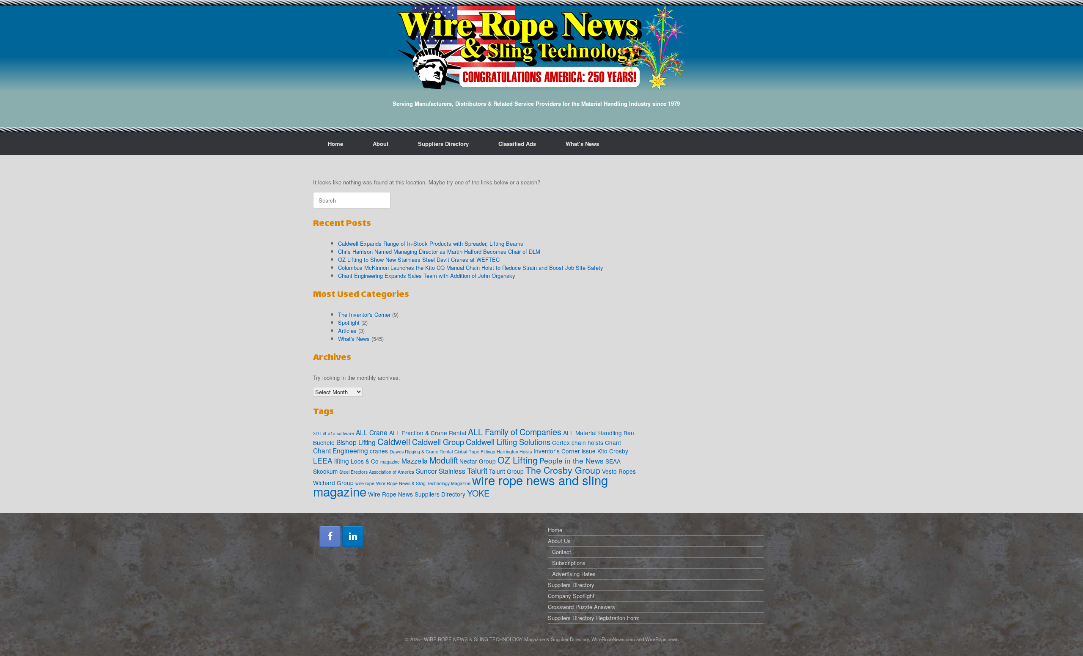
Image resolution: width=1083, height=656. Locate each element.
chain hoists (587, 442)
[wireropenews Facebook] (330, 536)
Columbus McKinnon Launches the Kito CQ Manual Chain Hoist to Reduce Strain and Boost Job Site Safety (470, 267)
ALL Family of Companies (514, 431)
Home (335, 144)
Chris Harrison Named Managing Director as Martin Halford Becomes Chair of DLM (439, 251)
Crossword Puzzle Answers (581, 607)
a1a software (341, 433)
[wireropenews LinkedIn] (352, 536)
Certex (561, 442)
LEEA (323, 460)
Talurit (477, 470)
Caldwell (393, 441)
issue (589, 451)
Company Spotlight (571, 596)
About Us (559, 541)
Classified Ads (517, 144)
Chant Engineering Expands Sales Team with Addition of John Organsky (426, 276)
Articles (347, 331)
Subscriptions (568, 563)
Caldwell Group (438, 441)
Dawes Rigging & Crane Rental (421, 451)
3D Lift (319, 433)
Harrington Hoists (514, 451)
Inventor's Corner (556, 451)
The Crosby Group (562, 469)
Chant (613, 442)
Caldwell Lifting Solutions (508, 441)
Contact (561, 552)
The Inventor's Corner (364, 314)
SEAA (613, 461)
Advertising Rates (574, 574)
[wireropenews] (541, 47)
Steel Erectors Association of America (376, 472)
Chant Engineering (340, 450)
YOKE (478, 493)
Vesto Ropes (619, 471)
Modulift (443, 460)
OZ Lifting (518, 459)
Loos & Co (365, 461)
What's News (354, 339)
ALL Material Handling (592, 432)
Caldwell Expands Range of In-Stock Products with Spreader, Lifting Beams (430, 243)
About (380, 144)
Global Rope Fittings (474, 451)
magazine (390, 461)
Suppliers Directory (443, 144)
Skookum (325, 471)
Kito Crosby (612, 451)
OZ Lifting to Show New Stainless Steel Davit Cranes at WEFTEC (419, 259)
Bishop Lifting (356, 442)
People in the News (571, 460)
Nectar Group (477, 461)
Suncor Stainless (440, 470)
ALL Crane (372, 432)
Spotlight (349, 322)
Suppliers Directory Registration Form (594, 618)
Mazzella (414, 460)
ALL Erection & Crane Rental (427, 432)
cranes (379, 451)
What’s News (582, 144)
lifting (341, 460)
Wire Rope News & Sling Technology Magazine (423, 483)
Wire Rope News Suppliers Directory (416, 494)
